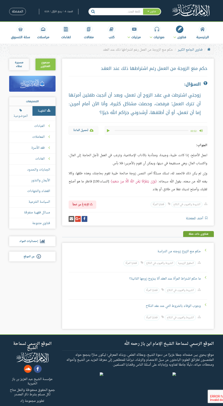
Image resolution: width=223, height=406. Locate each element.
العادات (40, 159)
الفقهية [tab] (42, 111)
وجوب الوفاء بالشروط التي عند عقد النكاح (173, 306)
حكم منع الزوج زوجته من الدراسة (179, 251)
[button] (179, 32)
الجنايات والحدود (38, 170)
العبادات (39, 126)
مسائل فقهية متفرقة (37, 213)
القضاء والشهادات (38, 191)
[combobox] (120, 11)
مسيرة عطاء (19, 64)
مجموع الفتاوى (45, 64)
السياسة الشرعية (39, 202)
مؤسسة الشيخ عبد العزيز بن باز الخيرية (32, 381)
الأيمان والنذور (40, 180)
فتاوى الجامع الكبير (190, 50)
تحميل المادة (80, 130)
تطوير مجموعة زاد (32, 400)
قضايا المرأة (158, 204)
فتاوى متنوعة (41, 223)
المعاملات (38, 137)
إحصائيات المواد (29, 241)
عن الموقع (30, 256)
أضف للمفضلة (195, 218)
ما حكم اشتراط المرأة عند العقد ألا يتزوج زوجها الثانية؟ (165, 279)
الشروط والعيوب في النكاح (186, 204)
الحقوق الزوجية (186, 263)
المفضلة (17, 11)
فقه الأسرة (38, 148)
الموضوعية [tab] (21, 116)
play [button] (108, 130)
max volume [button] (201, 130)
